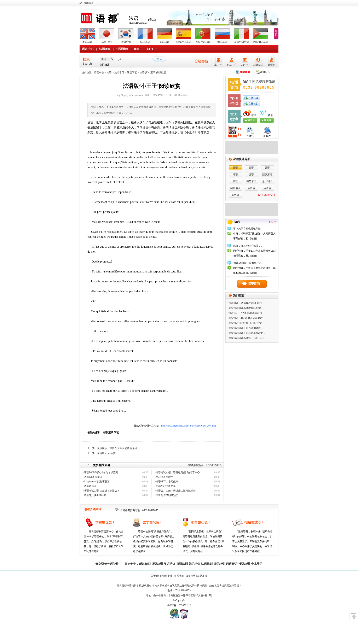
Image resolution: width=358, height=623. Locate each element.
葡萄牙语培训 (203, 41)
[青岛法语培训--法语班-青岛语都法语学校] (251, 214)
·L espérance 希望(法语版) (96, 481)
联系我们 (179, 575)
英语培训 (87, 41)
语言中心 (88, 49)
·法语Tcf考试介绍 (92, 477)
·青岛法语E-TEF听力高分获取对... (246, 318)
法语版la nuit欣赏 (106, 453)
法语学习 (119, 72)
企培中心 (232, 64)
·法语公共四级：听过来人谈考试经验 (175, 490)
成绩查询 (245, 72)
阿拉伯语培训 (260, 41)
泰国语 (251, 188)
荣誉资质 (167, 575)
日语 (251, 167)
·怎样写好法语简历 (165, 486)
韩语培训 (126, 41)
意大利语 (267, 181)
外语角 (271, 64)
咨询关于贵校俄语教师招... (247, 228)
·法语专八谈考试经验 (94, 495)
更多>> (272, 221)
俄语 (235, 181)
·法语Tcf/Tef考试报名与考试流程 (100, 472)
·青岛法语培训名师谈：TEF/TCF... (246, 337)
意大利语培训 (241, 41)
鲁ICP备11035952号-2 (179, 605)
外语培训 (157, 563)
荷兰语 (267, 188)
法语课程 (122, 49)
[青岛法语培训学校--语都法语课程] (251, 152)
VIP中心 (245, 64)
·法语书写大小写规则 (166, 481)
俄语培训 (222, 41)
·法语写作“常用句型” (166, 495)
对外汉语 (258, 64)
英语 (235, 167)
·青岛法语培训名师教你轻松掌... (245, 308)
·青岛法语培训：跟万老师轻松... (245, 328)
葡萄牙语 (251, 181)
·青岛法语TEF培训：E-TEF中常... (246, 323)
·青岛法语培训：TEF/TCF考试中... (246, 332)
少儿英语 (256, 563)
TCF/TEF (151, 49)
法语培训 (145, 41)
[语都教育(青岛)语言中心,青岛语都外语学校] (103, 23)
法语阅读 (132, 72)
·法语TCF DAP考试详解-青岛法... (246, 313)
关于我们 (156, 575)
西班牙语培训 (183, 41)
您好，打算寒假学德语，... (247, 245)
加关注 (267, 120)
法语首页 (105, 49)
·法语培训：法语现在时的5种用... (246, 303)
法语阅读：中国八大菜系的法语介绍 (117, 448)
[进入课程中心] (266, 195)
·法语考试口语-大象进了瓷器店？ (101, 490)
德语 (251, 174)
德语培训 (164, 41)
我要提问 (254, 283)
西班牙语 (267, 174)
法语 (109, 72)
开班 (136, 49)
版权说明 (191, 575)
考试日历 (265, 72)
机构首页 (89, 3)
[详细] (253, 238)
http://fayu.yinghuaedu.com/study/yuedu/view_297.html (188, 425)
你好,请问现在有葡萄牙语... (248, 262)
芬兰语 (235, 195)
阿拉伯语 (235, 188)
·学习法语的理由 (164, 477)
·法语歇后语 (89, 486)
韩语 (267, 167)
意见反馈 (202, 575)
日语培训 (107, 41)
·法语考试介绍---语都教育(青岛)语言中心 (177, 472)
